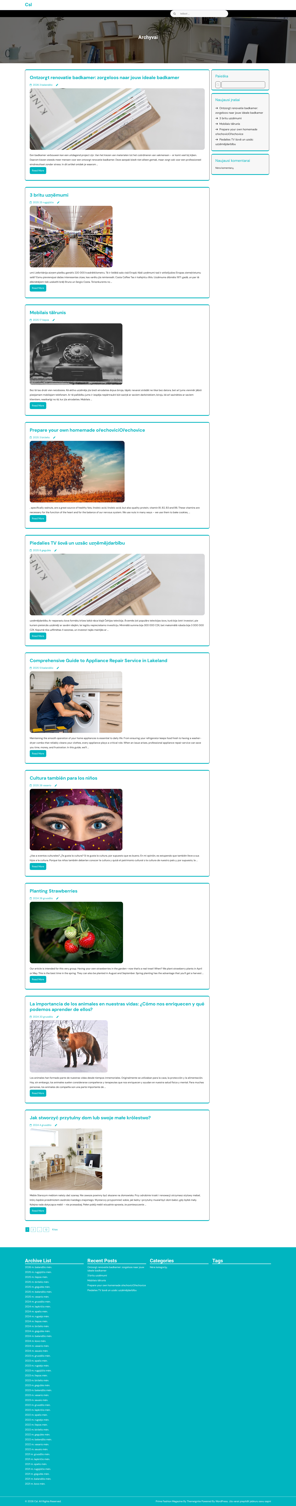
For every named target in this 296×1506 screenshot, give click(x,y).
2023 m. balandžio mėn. (38, 1390)
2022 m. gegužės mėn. (37, 1434)
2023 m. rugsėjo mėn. (37, 1365)
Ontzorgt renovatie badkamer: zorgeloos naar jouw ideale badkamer (104, 77)
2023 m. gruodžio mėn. (37, 1355)
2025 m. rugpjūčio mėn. (38, 1272)
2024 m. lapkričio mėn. (38, 1306)
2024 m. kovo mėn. (35, 1341)
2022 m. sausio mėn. (36, 1449)
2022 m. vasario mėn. (37, 1444)
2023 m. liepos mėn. (36, 1375)
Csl (28, 5)
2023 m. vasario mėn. (37, 1395)
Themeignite (194, 1501)
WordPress (222, 1501)
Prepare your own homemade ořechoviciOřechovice (87, 430)
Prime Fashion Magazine (169, 1501)
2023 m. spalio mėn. (36, 1360)
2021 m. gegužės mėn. (37, 1474)
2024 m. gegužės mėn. (37, 1331)
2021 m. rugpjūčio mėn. (38, 1469)
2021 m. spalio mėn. (36, 1464)
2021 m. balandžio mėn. (38, 1478)
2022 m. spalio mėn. (36, 1414)
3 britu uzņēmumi (49, 195)
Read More (38, 170)
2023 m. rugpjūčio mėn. (38, 1370)
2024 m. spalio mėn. (36, 1311)
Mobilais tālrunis (48, 313)
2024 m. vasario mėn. (37, 1346)
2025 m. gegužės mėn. (37, 1286)
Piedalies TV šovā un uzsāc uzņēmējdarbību (77, 543)
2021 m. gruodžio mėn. (37, 1454)
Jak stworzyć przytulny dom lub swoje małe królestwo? (90, 1118)
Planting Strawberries (53, 891)
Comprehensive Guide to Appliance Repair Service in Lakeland (98, 660)
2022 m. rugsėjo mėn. (37, 1419)
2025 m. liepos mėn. (36, 1277)
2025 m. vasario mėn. (37, 1296)
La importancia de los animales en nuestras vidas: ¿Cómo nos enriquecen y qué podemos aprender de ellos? (117, 1006)
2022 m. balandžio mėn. (38, 1439)
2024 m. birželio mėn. (37, 1326)
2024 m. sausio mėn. (36, 1350)
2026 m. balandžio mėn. (38, 1267)
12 (46, 1229)
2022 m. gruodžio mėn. (37, 1405)
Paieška (221, 76)
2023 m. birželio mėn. (37, 1380)
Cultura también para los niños (63, 778)
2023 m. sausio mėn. (36, 1400)
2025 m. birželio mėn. (37, 1282)
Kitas (55, 1229)
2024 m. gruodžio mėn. (38, 1301)
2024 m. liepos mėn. (36, 1321)
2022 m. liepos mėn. (36, 1424)
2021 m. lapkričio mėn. (37, 1459)
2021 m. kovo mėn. (35, 1483)
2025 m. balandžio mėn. (38, 1291)
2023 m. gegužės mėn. (37, 1385)
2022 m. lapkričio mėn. (37, 1410)
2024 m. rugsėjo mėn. (37, 1316)
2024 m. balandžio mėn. (38, 1336)
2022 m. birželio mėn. (37, 1429)
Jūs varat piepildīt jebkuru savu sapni (250, 1501)
